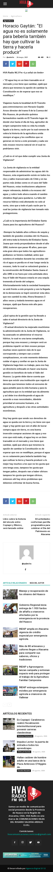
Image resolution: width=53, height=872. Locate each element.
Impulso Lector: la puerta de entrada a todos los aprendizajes (32, 745)
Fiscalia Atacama (24, 771)
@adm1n (10, 57)
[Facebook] (26, 569)
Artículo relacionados (15, 583)
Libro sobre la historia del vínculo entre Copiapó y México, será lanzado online (14, 524)
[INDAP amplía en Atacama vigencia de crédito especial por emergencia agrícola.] (10, 632)
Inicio (5, 16)
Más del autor (37, 583)
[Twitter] (30, 842)
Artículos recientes (17, 713)
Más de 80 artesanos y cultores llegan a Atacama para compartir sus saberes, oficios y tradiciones (33, 653)
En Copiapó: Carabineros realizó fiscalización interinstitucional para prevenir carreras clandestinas (31, 726)
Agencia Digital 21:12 (35, 868)
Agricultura (16, 16)
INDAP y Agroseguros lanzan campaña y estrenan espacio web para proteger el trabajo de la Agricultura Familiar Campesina (34, 673)
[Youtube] (38, 842)
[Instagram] (22, 842)
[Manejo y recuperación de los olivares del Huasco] (10, 594)
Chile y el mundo (24, 752)
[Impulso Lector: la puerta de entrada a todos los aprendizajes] (9, 746)
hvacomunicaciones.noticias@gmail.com (29, 834)
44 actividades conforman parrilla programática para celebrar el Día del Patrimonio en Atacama (40, 527)
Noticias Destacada (25, 736)
